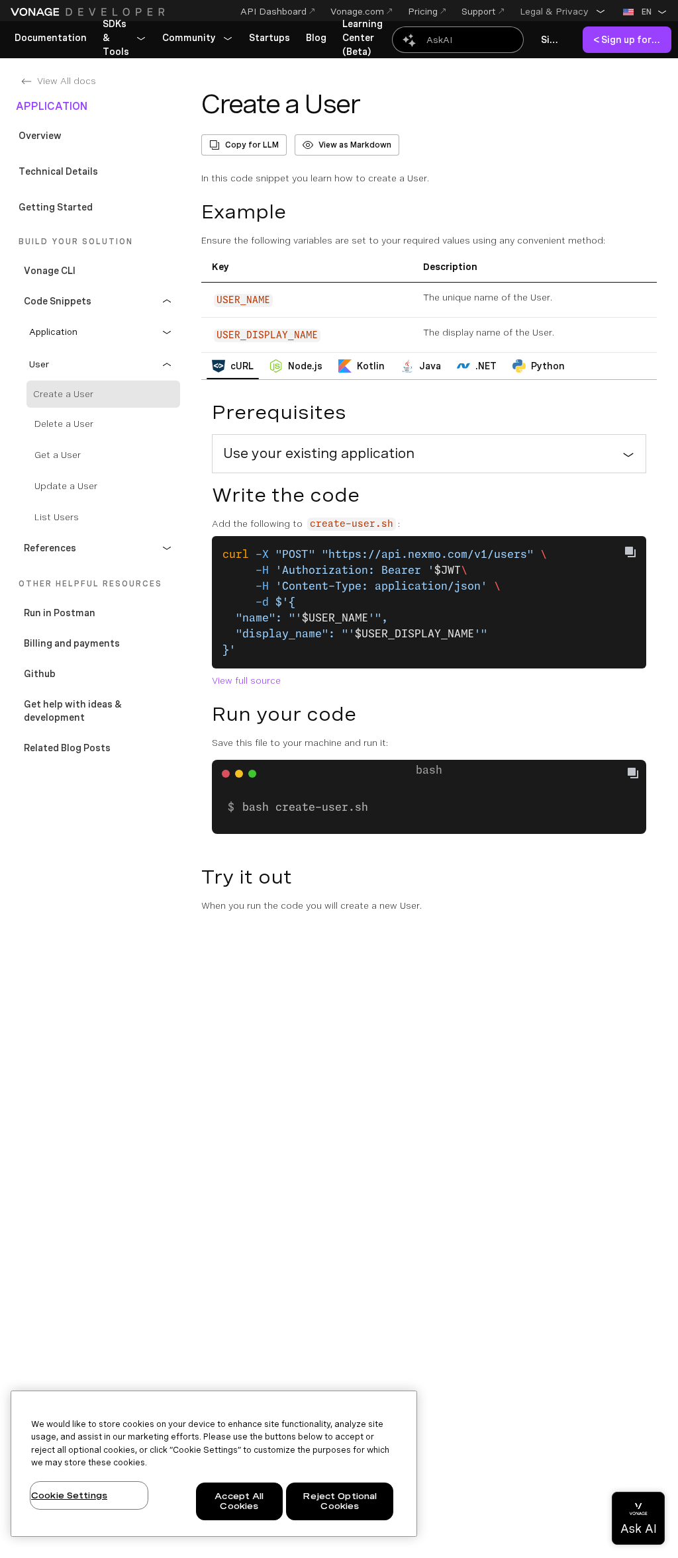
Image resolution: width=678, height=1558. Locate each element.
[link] (51, 38)
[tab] (233, 366)
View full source (246, 680)
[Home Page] (89, 12)
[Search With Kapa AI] (458, 39)
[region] (214, 1464)
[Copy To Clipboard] (630, 552)
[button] (563, 11)
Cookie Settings (69, 1495)
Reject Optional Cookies (340, 1501)
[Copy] (638, 774)
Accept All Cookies (239, 1501)
